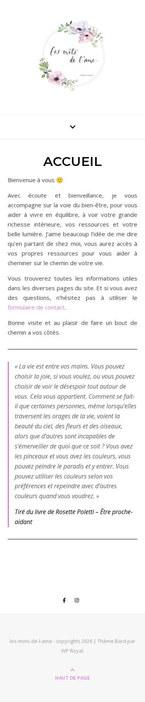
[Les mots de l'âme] (72, 55)
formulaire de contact (36, 307)
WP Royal (72, 650)
